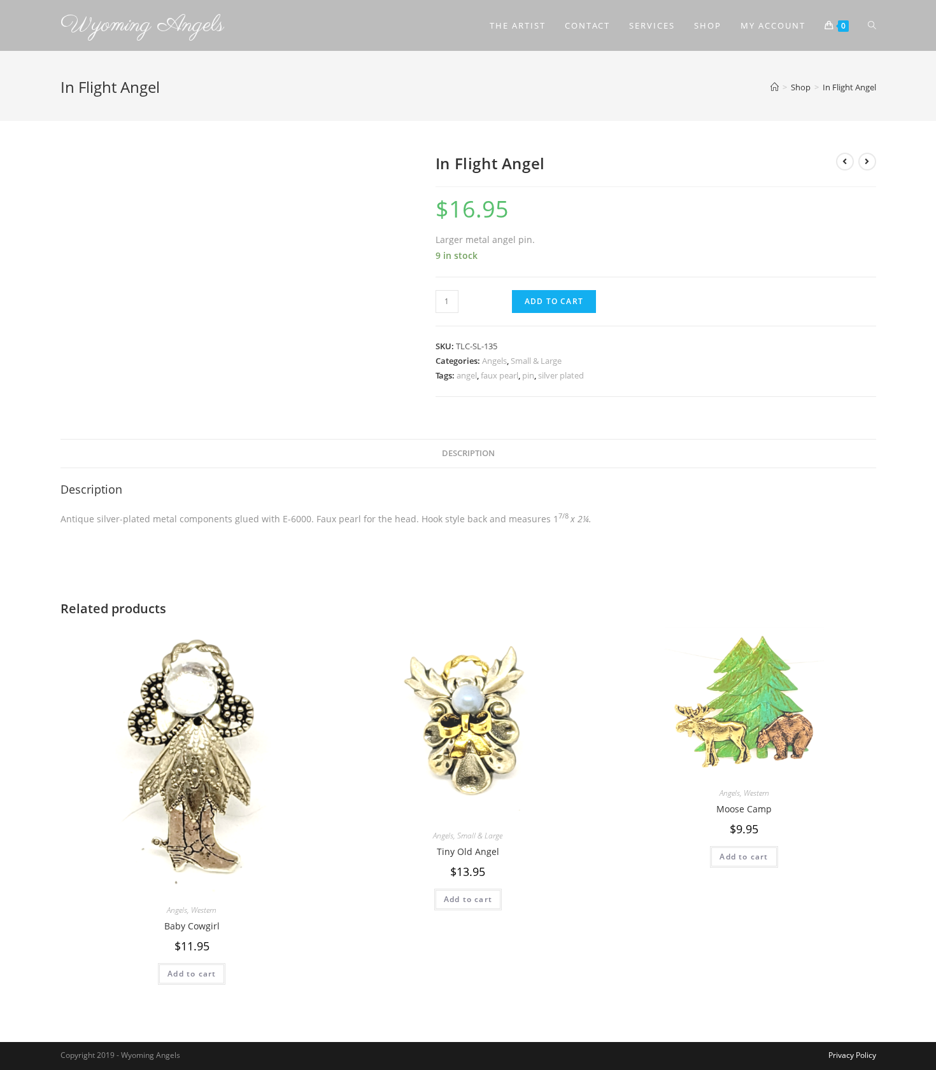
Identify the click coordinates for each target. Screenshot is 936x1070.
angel (467, 375)
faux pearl (499, 375)
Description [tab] (468, 453)
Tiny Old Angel (468, 851)
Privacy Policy (852, 1055)
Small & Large (536, 360)
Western (203, 910)
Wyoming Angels (142, 25)
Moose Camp (744, 809)
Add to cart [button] (191, 973)
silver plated (561, 375)
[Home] (774, 87)
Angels (494, 360)
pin (528, 375)
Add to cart (554, 301)
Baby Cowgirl (192, 926)
